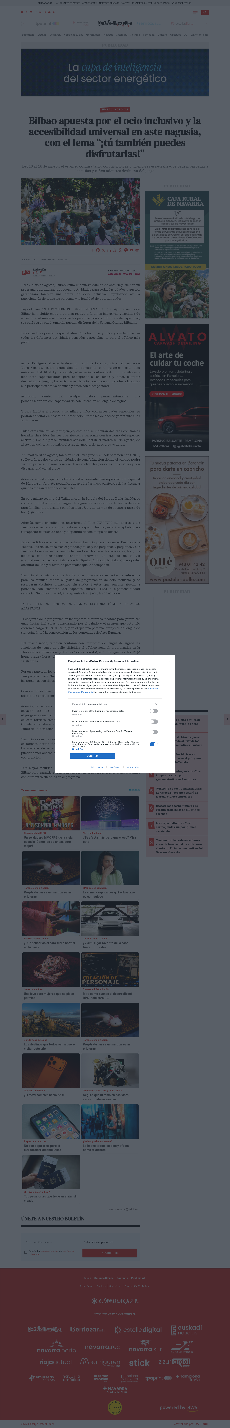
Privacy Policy (133, 767)
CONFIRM (92, 756)
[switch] (154, 711)
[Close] (169, 661)
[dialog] (115, 714)
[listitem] (115, 704)
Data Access (115, 767)
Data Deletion (97, 767)
